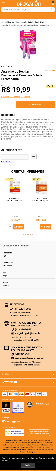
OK (33, 156)
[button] (28, 96)
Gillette (52, 71)
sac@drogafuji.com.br (28, 333)
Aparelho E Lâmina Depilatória (32, 22)
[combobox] (28, 9)
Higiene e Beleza (13, 22)
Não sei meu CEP (7, 162)
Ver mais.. (5, 460)
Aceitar (28, 465)
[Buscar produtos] (52, 9)
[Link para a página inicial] (3, 22)
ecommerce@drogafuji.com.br (29, 358)
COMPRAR (35, 104)
